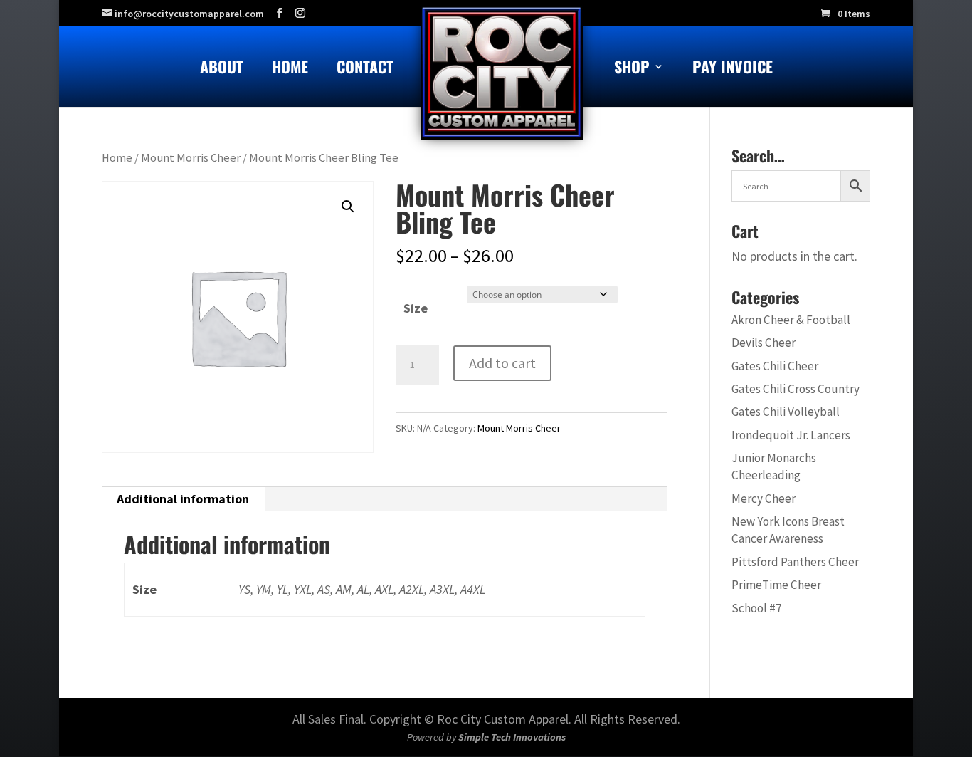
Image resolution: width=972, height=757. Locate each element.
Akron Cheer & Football (790, 320)
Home (290, 69)
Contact (365, 69)
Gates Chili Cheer (774, 366)
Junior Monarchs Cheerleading (773, 466)
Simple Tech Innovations (512, 737)
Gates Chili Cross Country (795, 389)
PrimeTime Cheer (776, 584)
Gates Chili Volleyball (785, 411)
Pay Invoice (732, 69)
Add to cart (502, 363)
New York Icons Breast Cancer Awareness (788, 529)
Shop (632, 69)
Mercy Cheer (763, 498)
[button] (348, 206)
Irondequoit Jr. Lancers (790, 435)
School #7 (756, 608)
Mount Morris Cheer (191, 157)
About (221, 69)
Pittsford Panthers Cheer (795, 562)
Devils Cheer (763, 342)
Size (415, 308)
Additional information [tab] (183, 499)
